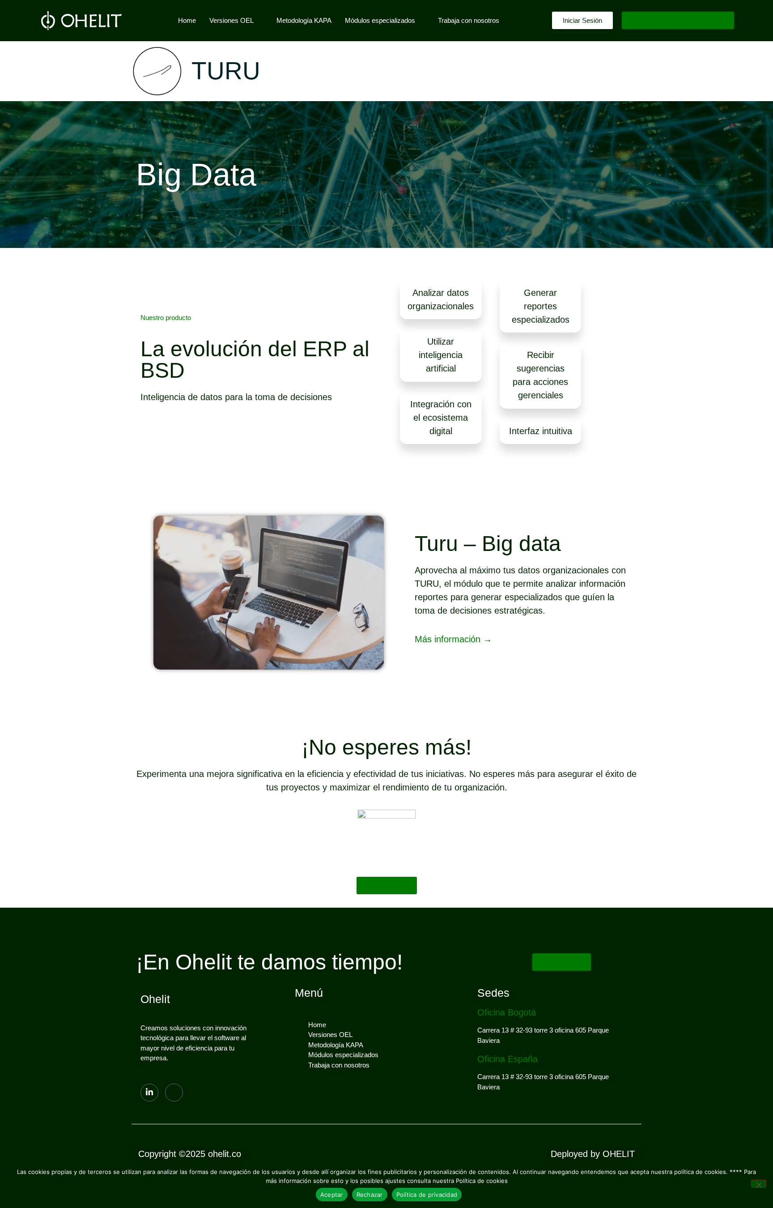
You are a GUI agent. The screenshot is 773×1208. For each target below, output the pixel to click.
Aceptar (331, 1194)
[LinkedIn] (149, 1092)
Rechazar (370, 1194)
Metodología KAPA (303, 20)
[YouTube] (174, 1092)
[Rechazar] (758, 1184)
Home (187, 20)
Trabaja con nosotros (468, 20)
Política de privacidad (427, 1194)
